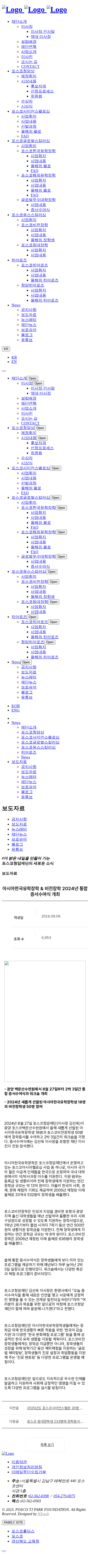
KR (6, 349)
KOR (16, 706)
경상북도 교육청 (25, 1541)
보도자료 (28, 772)
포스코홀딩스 (23, 1531)
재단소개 (28, 727)
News (25, 757)
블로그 (27, 792)
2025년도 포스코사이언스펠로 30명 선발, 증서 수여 (55, 1408)
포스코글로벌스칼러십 (40, 742)
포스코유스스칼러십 (38, 747)
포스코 (17, 1536)
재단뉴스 (28, 782)
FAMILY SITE (13, 1522)
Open (32, 378)
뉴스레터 (28, 777)
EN (14, 362)
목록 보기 (47, 1445)
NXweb (43, 1514)
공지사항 (28, 767)
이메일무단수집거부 (29, 1472)
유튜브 (27, 797)
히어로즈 (28, 752)
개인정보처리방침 (27, 1467)
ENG (16, 710)
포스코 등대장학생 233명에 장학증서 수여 (55, 1421)
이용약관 (19, 1462)
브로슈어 (28, 787)
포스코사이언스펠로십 (40, 737)
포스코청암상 (32, 732)
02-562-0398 (39, 1496)
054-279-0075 (64, 1496)
